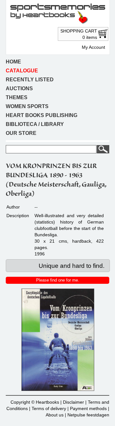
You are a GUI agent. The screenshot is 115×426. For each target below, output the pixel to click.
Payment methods (88, 408)
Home (13, 61)
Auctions (19, 88)
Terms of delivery (49, 408)
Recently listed (30, 79)
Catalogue (22, 70)
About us (55, 414)
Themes (16, 97)
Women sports (27, 106)
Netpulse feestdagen (88, 414)
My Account (93, 47)
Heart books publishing (41, 115)
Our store (21, 133)
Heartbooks (47, 402)
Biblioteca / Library (35, 124)
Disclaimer (73, 402)
